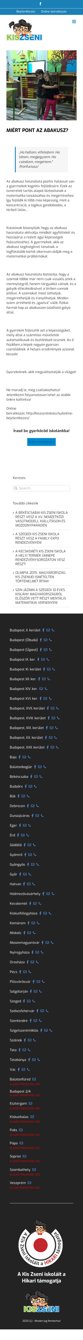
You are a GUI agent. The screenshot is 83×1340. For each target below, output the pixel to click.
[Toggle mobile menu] (74, 21)
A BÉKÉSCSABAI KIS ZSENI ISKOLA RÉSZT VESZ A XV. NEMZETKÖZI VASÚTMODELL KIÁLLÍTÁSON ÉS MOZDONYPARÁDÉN (41, 519)
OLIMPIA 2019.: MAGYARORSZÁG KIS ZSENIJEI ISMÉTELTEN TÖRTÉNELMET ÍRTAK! (40, 576)
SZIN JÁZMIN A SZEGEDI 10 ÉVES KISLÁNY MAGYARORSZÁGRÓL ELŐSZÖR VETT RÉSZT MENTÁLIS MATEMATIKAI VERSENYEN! (40, 596)
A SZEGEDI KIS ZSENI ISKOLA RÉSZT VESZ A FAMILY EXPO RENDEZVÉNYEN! (37, 538)
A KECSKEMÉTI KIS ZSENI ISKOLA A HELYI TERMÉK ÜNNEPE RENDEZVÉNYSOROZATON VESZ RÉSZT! (40, 557)
